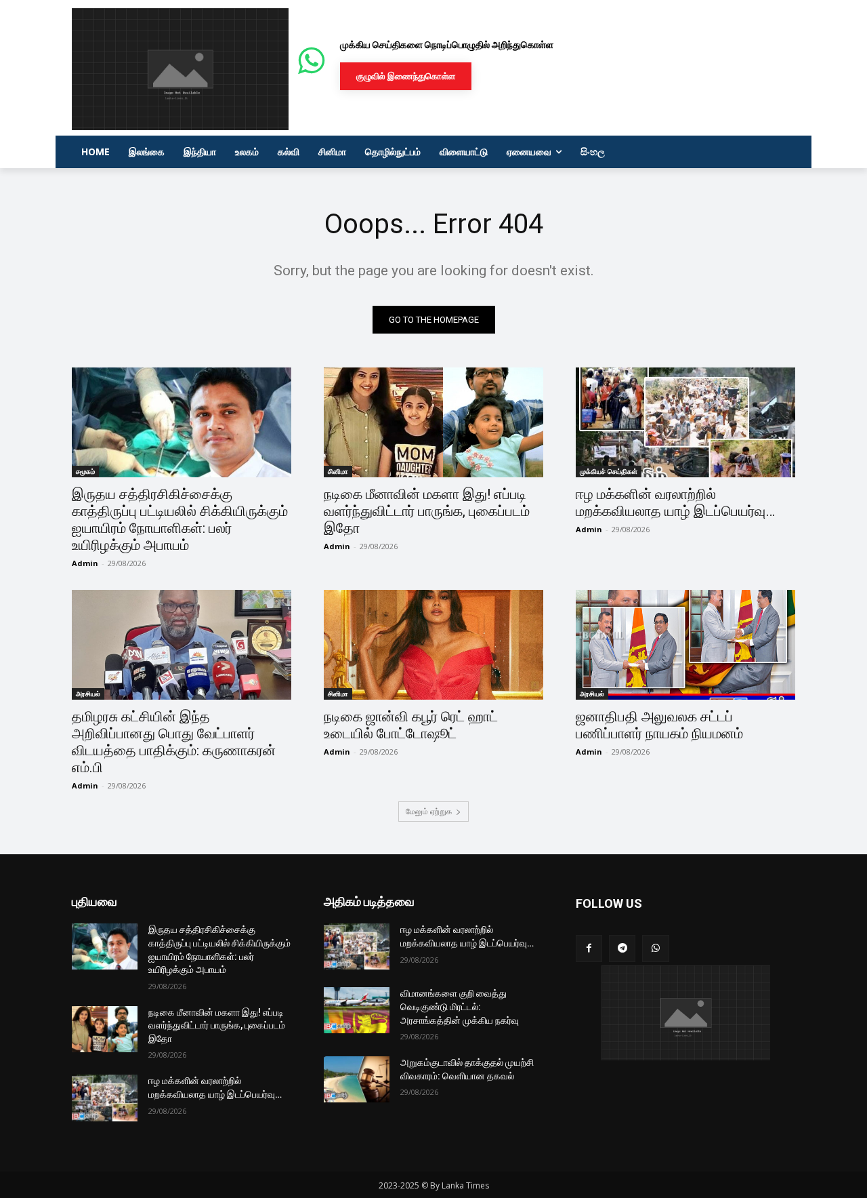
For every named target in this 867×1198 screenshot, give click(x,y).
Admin (85, 563)
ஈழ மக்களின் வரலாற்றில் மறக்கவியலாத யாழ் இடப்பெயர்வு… (675, 502)
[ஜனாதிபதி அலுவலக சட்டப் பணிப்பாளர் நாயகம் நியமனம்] (685, 645)
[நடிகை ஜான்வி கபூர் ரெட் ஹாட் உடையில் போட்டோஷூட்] (433, 645)
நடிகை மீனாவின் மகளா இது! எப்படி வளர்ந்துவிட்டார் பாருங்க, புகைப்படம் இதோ (427, 511)
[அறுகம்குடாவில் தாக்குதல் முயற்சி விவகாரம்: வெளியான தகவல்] (356, 1079)
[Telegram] (622, 948)
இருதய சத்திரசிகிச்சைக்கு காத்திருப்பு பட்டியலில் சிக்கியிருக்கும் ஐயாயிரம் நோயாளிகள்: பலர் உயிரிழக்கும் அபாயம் (180, 519)
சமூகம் (85, 471)
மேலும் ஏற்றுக (429, 811)
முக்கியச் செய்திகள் (608, 471)
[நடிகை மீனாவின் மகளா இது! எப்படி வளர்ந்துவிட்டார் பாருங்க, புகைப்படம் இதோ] (433, 422)
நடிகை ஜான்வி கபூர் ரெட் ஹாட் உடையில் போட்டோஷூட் (411, 725)
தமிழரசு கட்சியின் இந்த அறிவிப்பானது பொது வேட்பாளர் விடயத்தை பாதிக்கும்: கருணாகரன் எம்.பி (174, 742)
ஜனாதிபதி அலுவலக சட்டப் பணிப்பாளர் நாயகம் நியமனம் (659, 725)
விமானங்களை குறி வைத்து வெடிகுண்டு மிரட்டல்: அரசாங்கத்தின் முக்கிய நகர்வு (459, 1006)
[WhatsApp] (655, 948)
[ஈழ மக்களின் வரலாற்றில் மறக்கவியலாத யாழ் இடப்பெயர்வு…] (685, 422)
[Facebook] (589, 948)
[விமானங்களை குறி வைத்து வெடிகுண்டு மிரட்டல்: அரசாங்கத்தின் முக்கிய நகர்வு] (356, 1010)
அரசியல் (88, 693)
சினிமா (338, 471)
